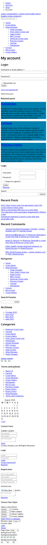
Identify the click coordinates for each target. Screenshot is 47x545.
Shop (7, 7)
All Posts (9, 5)
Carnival (13, 43)
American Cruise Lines (19, 38)
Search (4, 191)
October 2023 (11, 312)
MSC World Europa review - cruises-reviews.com (25, 252)
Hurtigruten (15, 45)
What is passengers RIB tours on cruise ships (19, 210)
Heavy (3, 528)
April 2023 (9, 319)
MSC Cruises (15, 36)
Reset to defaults (13, 519)
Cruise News (10, 25)
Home (8, 3)
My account (10, 50)
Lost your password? (9, 90)
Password (5, 76)
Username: (7, 173)
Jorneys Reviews (12, 343)
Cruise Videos (11, 52)
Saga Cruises (15, 34)
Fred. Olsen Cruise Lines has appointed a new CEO (21, 205)
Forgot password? (8, 462)
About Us (9, 371)
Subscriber (7, 490)
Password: (7, 177)
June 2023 (9, 314)
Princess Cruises (16, 41)
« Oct (3, 421)
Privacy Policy (11, 389)
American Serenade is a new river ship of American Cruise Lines (25, 236)
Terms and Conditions (14, 396)
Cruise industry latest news (12, 207)
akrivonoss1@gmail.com (15, 235)
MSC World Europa (16, 254)
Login (3, 460)
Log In (6, 185)
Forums (8, 48)
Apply (3, 519)
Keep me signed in (13, 181)
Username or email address (13, 70)
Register (6, 187)
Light (3, 526)
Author (17, 490)
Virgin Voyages (16, 29)
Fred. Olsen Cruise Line (19, 32)
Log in (4, 85)
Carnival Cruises (25, 231)
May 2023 (9, 317)
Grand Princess (27, 248)
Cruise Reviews (11, 378)
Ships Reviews (11, 27)
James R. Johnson (12, 240)
